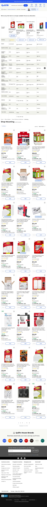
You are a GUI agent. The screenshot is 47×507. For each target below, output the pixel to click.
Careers (36, 470)
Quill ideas (15, 485)
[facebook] (25, 458)
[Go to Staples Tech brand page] (31, 441)
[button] (46, 1)
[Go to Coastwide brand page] (10, 441)
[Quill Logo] (5, 5)
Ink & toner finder (27, 466)
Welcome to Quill (38, 464)
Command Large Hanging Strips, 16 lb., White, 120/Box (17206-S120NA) (38, 365)
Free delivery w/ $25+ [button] (37, 230)
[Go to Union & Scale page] (37, 441)
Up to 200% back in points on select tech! (25, 1)
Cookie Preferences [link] (32, 499)
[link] (14, 130)
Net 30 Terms (15, 471)
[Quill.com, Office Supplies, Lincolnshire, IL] (4, 496)
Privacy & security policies (6, 479)
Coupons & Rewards (11, 9)
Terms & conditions (9, 499)
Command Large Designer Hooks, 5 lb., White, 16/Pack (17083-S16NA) (7, 292)
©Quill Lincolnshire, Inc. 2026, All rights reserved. (16, 496)
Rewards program (16, 466)
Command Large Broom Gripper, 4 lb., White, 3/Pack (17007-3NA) (31, 31)
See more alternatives (12, 36)
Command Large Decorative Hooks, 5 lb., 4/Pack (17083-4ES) (23, 292)
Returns (2, 466)
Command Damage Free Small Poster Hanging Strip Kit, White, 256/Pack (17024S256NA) (23, 184)
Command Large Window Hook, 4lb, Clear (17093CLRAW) (41, 30)
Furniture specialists (16, 481)
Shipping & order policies (6, 474)
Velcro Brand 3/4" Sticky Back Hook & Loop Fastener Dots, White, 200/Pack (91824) (23, 147)
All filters (4, 126)
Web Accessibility (38, 472)
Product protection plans (17, 483)
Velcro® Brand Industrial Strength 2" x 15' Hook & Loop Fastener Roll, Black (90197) (23, 329)
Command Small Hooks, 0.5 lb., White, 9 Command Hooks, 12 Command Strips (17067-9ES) (8, 365)
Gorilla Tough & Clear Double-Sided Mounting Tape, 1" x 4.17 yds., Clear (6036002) (6, 147)
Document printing (16, 476)
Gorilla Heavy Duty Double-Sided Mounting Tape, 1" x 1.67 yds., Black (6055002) (23, 365)
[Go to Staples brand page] (26, 441)
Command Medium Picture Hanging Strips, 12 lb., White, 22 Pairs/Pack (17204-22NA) (38, 401)
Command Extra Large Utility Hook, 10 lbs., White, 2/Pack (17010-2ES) (38, 292)
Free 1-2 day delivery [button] (22, 193)
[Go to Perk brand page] (21, 441)
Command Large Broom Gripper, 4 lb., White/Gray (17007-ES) (12, 30)
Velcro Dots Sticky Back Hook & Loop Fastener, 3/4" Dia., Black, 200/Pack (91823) (23, 220)
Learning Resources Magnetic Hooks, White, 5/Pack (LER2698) (8, 329)
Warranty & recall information (4, 477)
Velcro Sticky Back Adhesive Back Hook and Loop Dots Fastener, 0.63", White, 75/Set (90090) (38, 329)
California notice (23, 499)
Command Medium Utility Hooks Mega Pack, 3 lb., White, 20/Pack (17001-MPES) (7, 401)
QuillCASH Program (16, 468)
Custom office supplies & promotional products (17, 474)
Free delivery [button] (35, 196)
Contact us (3, 481)
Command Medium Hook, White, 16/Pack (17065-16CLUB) (38, 256)
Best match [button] (41, 126)
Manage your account (5, 468)
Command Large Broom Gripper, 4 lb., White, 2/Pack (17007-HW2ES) (20, 31)
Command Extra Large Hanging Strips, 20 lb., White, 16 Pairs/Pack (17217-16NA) (7, 220)
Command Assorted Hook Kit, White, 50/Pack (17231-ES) (8, 256)
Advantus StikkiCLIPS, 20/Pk (38, 219)
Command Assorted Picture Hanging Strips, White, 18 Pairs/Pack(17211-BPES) (23, 256)
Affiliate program (16, 487)
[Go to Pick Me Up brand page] (15, 441)
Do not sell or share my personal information (22, 501)
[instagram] (18, 458)
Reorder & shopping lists (28, 464)
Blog (36, 466)
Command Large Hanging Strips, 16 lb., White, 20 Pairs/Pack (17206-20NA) (7, 184)
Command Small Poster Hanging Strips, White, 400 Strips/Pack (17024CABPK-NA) (39, 184)
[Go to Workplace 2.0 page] (42, 441)
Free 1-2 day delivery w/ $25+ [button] (39, 304)
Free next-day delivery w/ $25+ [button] (9, 158)
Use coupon (35, 450)
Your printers (26, 468)
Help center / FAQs (5, 472)
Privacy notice (16, 499)
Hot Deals (18, 9)
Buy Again (23, 9)
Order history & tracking (6, 464)
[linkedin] (21, 458)
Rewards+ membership (17, 464)
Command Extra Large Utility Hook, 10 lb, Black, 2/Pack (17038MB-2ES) (23, 401)
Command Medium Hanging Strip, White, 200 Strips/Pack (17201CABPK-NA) (38, 147)
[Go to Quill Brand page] (4, 441)
